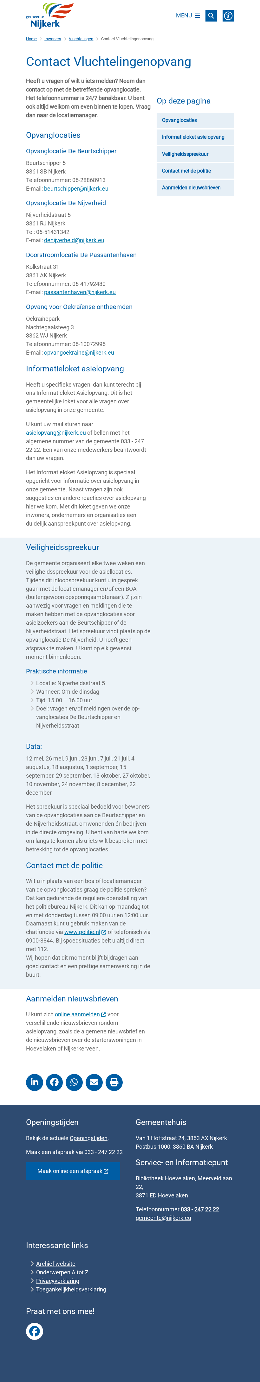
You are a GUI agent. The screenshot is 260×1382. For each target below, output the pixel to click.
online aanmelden (77, 1014)
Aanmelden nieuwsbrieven (191, 188)
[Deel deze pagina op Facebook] (54, 1082)
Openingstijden (88, 1138)
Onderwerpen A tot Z (62, 1272)
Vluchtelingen (81, 38)
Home (31, 38)
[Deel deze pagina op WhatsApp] (74, 1082)
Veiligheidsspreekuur (185, 154)
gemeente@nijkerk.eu (163, 1218)
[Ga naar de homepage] (50, 16)
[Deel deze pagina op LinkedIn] (34, 1082)
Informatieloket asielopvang (193, 137)
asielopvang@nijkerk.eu (56, 432)
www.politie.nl (82, 932)
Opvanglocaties (179, 120)
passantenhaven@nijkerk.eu (80, 292)
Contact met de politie (186, 171)
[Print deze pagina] (114, 1082)
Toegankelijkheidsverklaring (71, 1289)
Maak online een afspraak (69, 1171)
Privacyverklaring (57, 1281)
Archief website (55, 1263)
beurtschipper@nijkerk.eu (76, 188)
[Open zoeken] (211, 16)
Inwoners (52, 38)
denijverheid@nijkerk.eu (74, 240)
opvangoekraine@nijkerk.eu (79, 352)
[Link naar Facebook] (34, 1331)
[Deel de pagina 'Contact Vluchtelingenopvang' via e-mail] (94, 1082)
